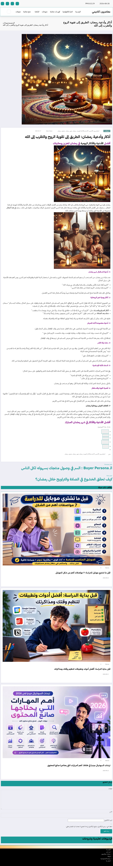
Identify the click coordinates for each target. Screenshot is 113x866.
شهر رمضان (69, 131)
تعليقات (110, 789)
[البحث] (9, 12)
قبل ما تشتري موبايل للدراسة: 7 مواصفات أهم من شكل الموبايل (83, 572)
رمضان (74, 131)
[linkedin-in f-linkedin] (7, 3)
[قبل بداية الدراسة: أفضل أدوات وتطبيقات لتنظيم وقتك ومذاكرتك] (56, 626)
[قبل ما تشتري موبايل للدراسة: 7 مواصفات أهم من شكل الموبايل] (56, 529)
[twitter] (105, 438)
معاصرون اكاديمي (101, 12)
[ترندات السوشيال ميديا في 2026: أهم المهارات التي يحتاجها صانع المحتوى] (56, 722)
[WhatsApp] (105, 435)
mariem (107, 568)
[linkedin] (105, 442)
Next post (109, 476)
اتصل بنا (108, 861)
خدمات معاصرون (106, 854)
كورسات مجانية (55, 11)
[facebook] (105, 431)
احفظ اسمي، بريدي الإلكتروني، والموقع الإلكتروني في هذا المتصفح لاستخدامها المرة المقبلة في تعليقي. (89, 827)
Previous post (108, 464)
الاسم (111, 812)
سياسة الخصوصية (106, 859)
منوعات (18, 11)
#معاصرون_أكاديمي (94, 131)
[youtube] (2, 3)
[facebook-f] (17, 3)
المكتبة (37, 11)
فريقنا (109, 856)
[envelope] (105, 446)
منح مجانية (27, 11)
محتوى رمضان (61, 131)
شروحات (44, 11)
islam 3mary (49, 131)
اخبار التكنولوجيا (68, 11)
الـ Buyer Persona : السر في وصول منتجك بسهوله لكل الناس (66, 468)
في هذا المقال (11, 207)
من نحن (108, 852)
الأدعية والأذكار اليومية (82, 131)
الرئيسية (78, 11)
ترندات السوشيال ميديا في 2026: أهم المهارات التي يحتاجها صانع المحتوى (78, 765)
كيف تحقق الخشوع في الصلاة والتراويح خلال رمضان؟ (73, 479)
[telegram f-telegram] (12, 3)
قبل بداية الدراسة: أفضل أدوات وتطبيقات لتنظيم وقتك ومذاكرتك (82, 669)
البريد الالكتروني (108, 820)
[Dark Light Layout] (3, 11)
